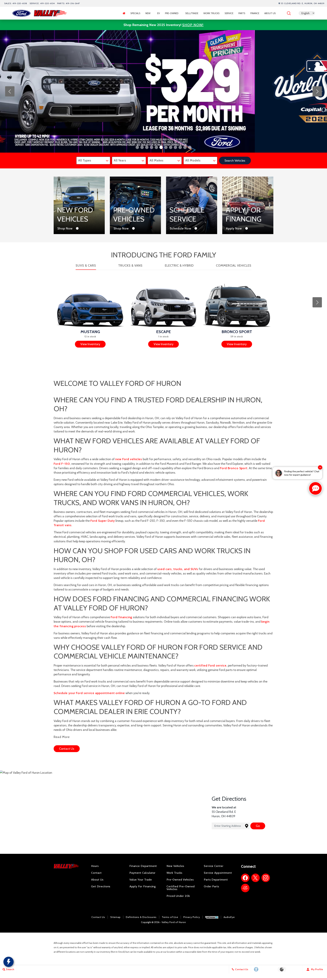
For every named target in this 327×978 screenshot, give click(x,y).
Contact (96, 872)
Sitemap (115, 917)
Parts (241, 13)
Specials (135, 13)
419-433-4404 (163, 913)
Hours (95, 866)
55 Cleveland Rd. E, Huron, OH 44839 (302, 3)
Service (229, 13)
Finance (254, 13)
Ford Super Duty (102, 521)
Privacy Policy (191, 917)
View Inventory (90, 344)
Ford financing (121, 617)
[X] (255, 878)
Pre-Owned (171, 13)
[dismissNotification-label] (320, 467)
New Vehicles (175, 866)
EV (160, 14)
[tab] (86, 266)
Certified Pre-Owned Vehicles (180, 888)
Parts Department (216, 879)
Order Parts (211, 886)
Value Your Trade (140, 879)
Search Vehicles (234, 160)
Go (258, 826)
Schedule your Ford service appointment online (89, 693)
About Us (270, 13)
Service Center (213, 866)
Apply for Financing (142, 886)
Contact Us (98, 917)
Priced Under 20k (178, 896)
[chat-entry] (315, 488)
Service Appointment (218, 872)
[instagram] (265, 878)
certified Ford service (210, 665)
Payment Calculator (142, 872)
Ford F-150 (62, 464)
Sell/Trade (191, 13)
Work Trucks (211, 13)
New (147, 13)
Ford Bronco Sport (233, 468)
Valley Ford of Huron (174, 922)
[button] (289, 13)
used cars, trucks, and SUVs (177, 569)
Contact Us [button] (66, 749)
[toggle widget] (8, 962)
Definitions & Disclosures (141, 917)
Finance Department (143, 866)
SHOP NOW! (193, 25)
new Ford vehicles (128, 459)
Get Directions (100, 886)
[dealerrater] (245, 888)
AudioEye (229, 917)
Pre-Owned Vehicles (180, 879)
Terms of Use (170, 917)
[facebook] (245, 878)
